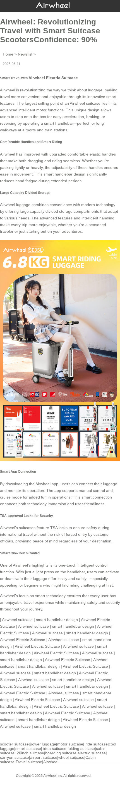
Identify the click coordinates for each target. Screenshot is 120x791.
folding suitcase (81, 748)
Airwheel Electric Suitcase (53, 78)
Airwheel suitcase (85, 103)
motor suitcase (70, 744)
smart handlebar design (64, 174)
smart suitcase (28, 748)
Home (8, 54)
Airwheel (50, 762)
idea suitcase (54, 748)
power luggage (43, 744)
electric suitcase (92, 753)
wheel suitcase (71, 757)
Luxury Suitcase (68, 780)
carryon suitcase (14, 757)
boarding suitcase (60, 753)
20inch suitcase (30, 753)
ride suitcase (96, 744)
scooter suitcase (14, 744)
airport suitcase (43, 757)
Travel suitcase (29, 762)
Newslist (25, 54)
